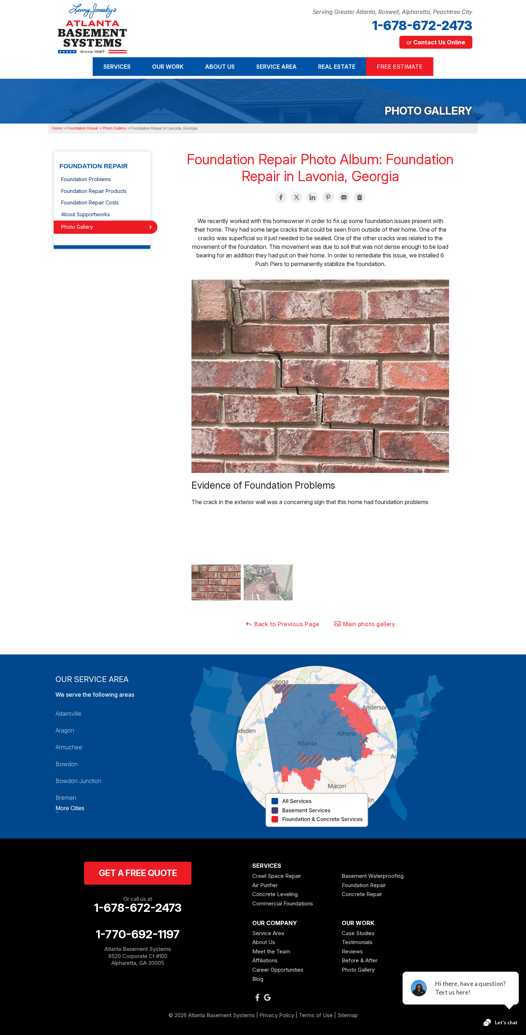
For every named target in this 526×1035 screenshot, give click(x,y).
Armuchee (68, 747)
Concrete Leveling (275, 894)
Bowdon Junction (78, 780)
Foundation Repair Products (94, 191)
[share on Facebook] (281, 197)
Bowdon (66, 764)
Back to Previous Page (286, 624)
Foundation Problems (86, 179)
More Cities (69, 808)
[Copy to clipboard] (359, 197)
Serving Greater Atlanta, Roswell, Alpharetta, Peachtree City (392, 12)
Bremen (65, 797)
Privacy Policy (276, 1015)
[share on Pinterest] (328, 197)
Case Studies (358, 933)
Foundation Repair (93, 166)
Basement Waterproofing (373, 875)
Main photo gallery (368, 624)
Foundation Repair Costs (90, 202)
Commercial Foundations (282, 903)
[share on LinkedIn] (312, 197)
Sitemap (347, 1015)
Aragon (64, 730)
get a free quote (138, 873)
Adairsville (68, 713)
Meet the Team (271, 951)
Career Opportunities (277, 969)
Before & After (360, 960)
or (435, 42)
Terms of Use (316, 1015)
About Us (263, 942)
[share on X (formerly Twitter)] (296, 197)
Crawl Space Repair (276, 875)
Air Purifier (265, 885)
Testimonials (357, 942)
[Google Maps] (267, 997)
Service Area (268, 933)
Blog (257, 979)
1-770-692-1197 (138, 934)
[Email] (344, 197)
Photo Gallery (77, 227)
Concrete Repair (362, 894)
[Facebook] (257, 997)
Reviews (352, 951)
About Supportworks (85, 214)
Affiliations (265, 960)
